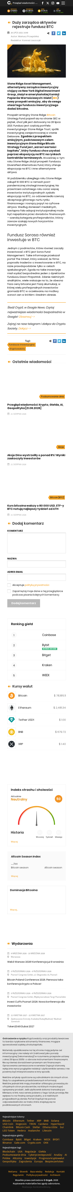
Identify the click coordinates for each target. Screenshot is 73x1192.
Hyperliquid (57, 1124)
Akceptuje (30, 585)
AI (66, 1154)
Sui (62, 1127)
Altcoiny (17, 1158)
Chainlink (8, 1127)
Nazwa (12, 558)
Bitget (46, 655)
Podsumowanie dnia (52, 396)
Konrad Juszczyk (31, 40)
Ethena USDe (50, 1127)
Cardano (43, 1124)
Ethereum (29, 9)
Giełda (42, 1151)
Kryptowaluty (17, 348)
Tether (30, 1120)
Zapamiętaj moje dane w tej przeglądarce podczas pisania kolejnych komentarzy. (37, 592)
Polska (6, 1158)
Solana (55, 1120)
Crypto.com (34, 1142)
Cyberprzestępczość (40, 1154)
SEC (55, 98)
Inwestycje (30, 1158)
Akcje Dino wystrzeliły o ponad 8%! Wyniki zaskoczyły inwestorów (36, 456)
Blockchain (9, 1151)
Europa (38, 1161)
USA (20, 1151)
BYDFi (56, 1139)
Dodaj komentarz (23, 603)
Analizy (58, 1154)
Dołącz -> (24, 328)
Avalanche (34, 1130)
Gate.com (19, 1142)
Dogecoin (21, 1124)
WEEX (45, 675)
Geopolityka (9, 1161)
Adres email (15, 572)
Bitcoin (14, 9)
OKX (45, 1142)
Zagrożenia (25, 1161)
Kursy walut (22, 686)
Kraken (47, 665)
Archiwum (55, 1174)
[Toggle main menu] (63, 3)
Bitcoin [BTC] (57, 497)
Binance (7, 1142)
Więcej (14, 841)
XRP (58, 9)
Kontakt (61, 1171)
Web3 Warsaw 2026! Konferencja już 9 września (35, 962)
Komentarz (15, 530)
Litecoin (47, 1130)
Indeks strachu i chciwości (32, 790)
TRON (32, 1124)
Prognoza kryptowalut (51, 1158)
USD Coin (8, 1124)
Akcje (61, 447)
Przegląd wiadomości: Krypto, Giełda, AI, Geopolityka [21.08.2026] (25, 3)
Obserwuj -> (26, 317)
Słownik (24, 1171)
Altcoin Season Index (26, 856)
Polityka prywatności (37, 1174)
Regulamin (18, 1174)
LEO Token (9, 1130)
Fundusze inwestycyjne (22, 344)
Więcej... (14, 909)
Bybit (45, 645)
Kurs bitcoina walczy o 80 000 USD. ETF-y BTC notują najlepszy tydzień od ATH (35, 507)
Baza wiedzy (36, 1171)
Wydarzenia (22, 943)
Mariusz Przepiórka (28, 36)
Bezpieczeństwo (54, 1161)
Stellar (36, 1127)
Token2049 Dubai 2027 (20, 1026)
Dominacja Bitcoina (24, 890)
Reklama (12, 1171)
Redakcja (49, 1171)
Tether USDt (26, 720)
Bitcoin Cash (23, 1127)
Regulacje (30, 1151)
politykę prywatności (37, 585)
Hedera (21, 1130)
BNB (42, 9)
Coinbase (49, 635)
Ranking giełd (22, 624)
